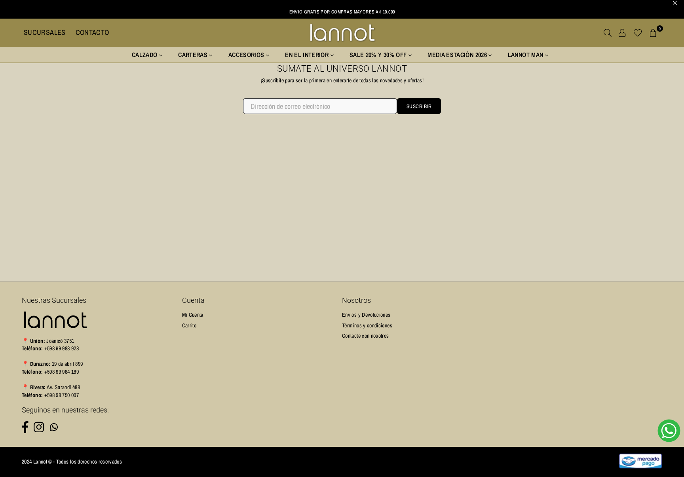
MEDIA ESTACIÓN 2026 (458, 54)
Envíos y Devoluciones (366, 314)
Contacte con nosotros (365, 335)
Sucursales (45, 32)
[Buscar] (607, 32)
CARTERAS (193, 54)
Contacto (92, 32)
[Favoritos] (638, 32)
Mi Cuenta (192, 314)
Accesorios (247, 54)
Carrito (189, 325)
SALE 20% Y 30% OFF (379, 54)
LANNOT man (526, 54)
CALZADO (145, 54)
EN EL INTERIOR (307, 54)
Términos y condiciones (367, 325)
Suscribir (419, 106)
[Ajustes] (622, 32)
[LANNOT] (342, 32)
